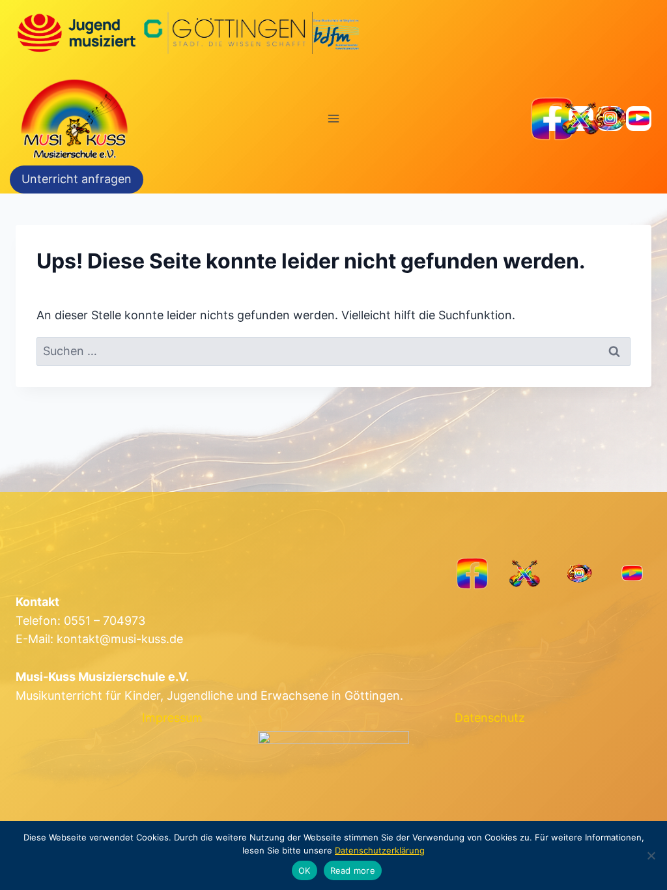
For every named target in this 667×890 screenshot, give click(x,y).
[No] (650, 855)
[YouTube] (638, 119)
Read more (352, 870)
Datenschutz (490, 718)
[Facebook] (552, 119)
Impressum (172, 718)
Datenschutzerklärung (380, 850)
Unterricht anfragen (76, 179)
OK (304, 870)
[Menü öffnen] (334, 118)
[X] (581, 119)
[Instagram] (610, 119)
